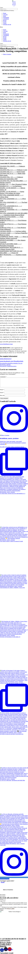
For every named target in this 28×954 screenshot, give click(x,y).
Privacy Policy (6, 943)
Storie (4, 16)
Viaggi (4, 23)
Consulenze (6, 18)
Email (2, 392)
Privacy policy (11, 908)
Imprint (3, 946)
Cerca (1, 9)
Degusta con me (7, 24)
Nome (2, 389)
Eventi (4, 21)
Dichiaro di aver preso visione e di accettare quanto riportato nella (13, 908)
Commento (3, 376)
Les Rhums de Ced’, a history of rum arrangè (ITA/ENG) (14, 885)
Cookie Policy (5, 944)
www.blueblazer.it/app (6, 344)
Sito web (2, 395)
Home (4, 13)
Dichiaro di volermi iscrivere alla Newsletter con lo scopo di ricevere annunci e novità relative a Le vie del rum (13, 904)
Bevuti (4, 20)
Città (1, 901)
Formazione (6, 17)
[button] (14, 7)
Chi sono (5, 14)
